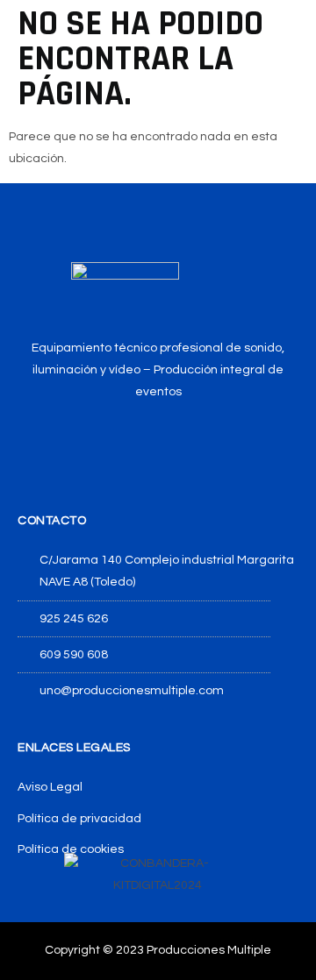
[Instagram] (158, 441)
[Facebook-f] (117, 441)
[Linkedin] (199, 441)
